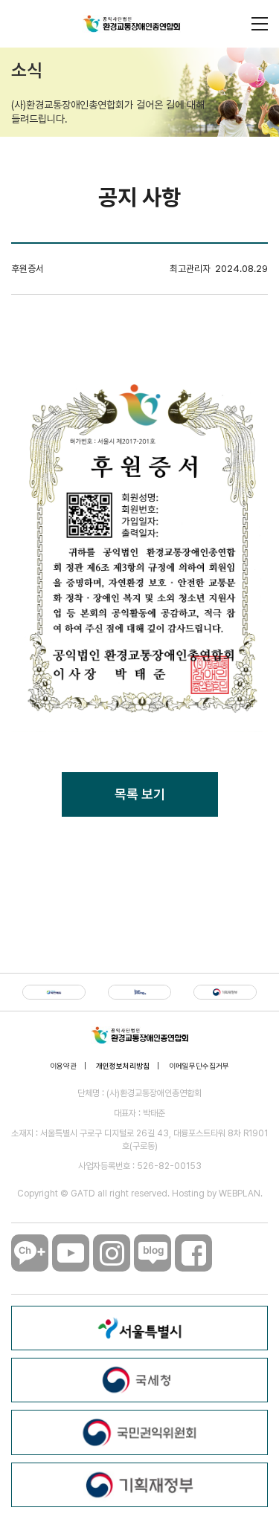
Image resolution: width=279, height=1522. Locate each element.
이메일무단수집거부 (199, 1065)
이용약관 (63, 1065)
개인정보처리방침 (123, 1065)
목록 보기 (140, 794)
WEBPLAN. (241, 1193)
